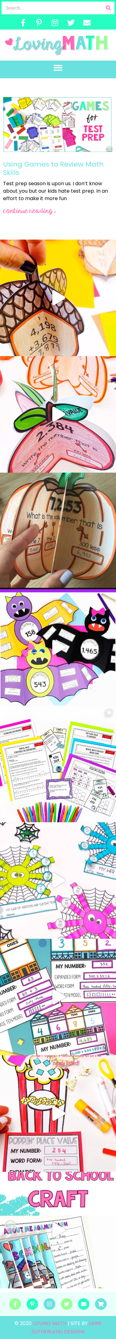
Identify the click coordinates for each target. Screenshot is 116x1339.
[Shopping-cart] (100, 1304)
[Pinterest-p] (39, 22)
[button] (58, 68)
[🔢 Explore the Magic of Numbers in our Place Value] (58, 997)
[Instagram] (55, 22)
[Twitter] (71, 22)
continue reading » (29, 211)
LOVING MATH (50, 1323)
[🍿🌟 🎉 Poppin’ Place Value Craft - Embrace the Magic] (58, 1113)
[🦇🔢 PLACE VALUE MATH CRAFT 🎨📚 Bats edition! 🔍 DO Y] (58, 647)
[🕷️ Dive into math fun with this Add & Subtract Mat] (58, 880)
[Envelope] (87, 22)
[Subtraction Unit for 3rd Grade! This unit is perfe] (58, 764)
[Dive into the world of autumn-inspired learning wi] (58, 298)
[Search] (108, 8)
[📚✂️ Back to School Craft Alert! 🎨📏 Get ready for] (58, 1230)
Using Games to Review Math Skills (53, 168)
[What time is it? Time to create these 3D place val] (58, 531)
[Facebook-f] (23, 22)
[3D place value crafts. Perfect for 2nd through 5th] (58, 414)
